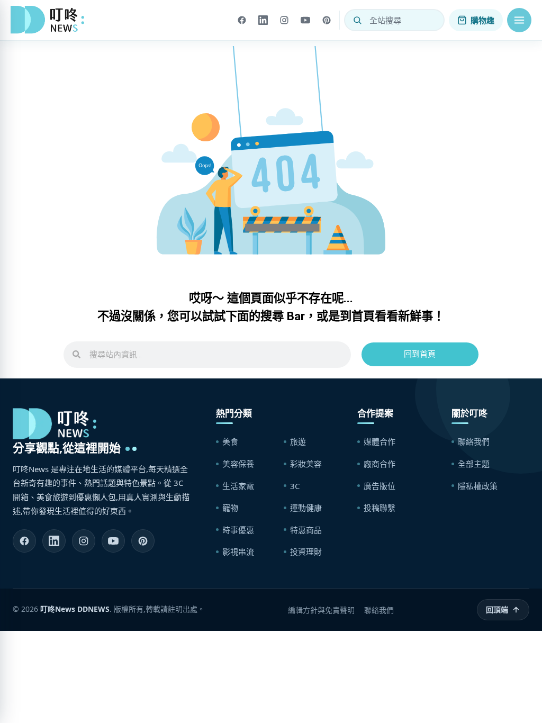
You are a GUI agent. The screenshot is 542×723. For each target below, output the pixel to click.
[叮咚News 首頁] (50, 20)
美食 (230, 441)
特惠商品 (306, 530)
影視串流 (238, 551)
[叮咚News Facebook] (24, 541)
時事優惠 (238, 530)
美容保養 (238, 463)
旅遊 (298, 441)
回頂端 (497, 609)
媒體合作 (379, 441)
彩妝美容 (306, 463)
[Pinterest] (326, 20)
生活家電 (238, 486)
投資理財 (306, 551)
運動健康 (306, 507)
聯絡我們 (474, 441)
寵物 (230, 507)
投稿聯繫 (379, 507)
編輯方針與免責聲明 (321, 610)
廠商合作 (379, 463)
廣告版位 (379, 486)
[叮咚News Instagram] (83, 541)
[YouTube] (305, 20)
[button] (519, 20)
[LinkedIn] (263, 20)
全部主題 (474, 463)
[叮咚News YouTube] (113, 541)
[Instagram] (284, 20)
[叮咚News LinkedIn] (54, 541)
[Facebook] (241, 20)
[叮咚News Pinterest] (143, 541)
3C (295, 486)
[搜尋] (357, 20)
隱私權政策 (478, 486)
